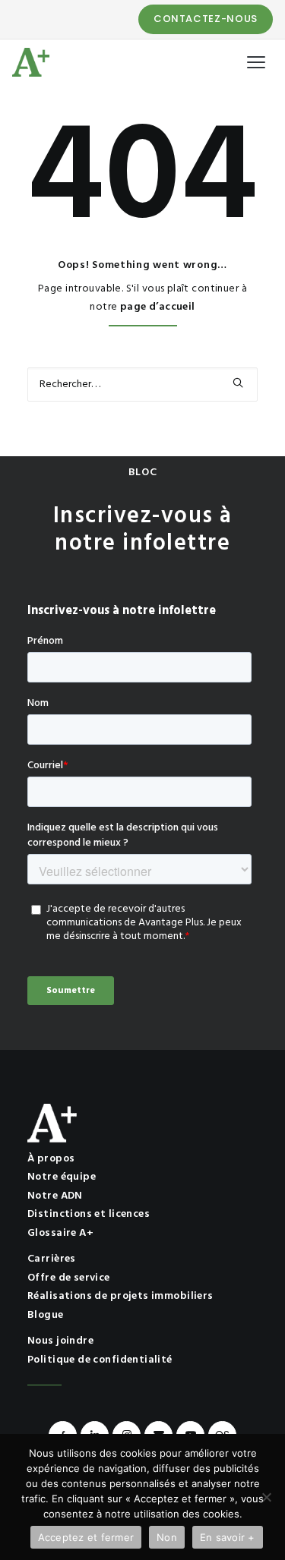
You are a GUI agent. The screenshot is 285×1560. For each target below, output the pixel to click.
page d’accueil (157, 307)
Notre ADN (55, 1196)
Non (167, 1537)
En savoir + (227, 1537)
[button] (238, 383)
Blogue (45, 1315)
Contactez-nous (206, 18)
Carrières (51, 1259)
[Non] (266, 1497)
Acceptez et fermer (86, 1537)
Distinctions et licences (88, 1214)
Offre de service (68, 1278)
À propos (50, 1159)
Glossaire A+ (60, 1233)
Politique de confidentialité (100, 1360)
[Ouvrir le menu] (256, 62)
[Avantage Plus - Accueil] (30, 62)
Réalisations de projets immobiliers (120, 1296)
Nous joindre (60, 1341)
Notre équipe (61, 1177)
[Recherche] (142, 384)
